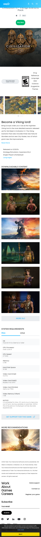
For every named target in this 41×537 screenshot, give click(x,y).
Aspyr (6, 3)
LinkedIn (13, 519)
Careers (7, 494)
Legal (2, 523)
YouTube (19, 519)
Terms (8, 523)
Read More (5, 143)
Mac (3, 333)
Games (6, 490)
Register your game (33, 494)
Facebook (2, 519)
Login (28, 4)
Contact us (36, 488)
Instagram (25, 519)
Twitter (8, 519)
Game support (34, 483)
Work (5, 483)
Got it (20, 534)
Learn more (20, 529)
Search (32, 4)
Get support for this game (19, 417)
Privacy (15, 523)
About (5, 487)
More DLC (20, 318)
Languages (7, 157)
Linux (22, 333)
